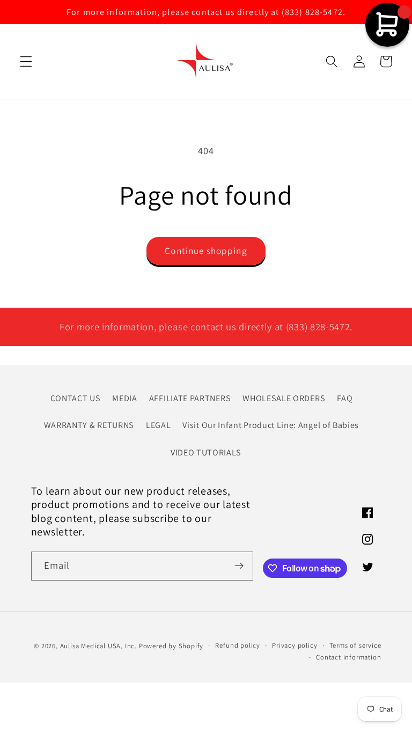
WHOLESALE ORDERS (283, 398)
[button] (26, 61)
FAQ (344, 398)
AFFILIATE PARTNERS (190, 398)
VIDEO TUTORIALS (206, 452)
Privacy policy (294, 645)
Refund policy (237, 645)
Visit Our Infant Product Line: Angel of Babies (270, 425)
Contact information (348, 657)
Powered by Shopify (171, 645)
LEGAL (158, 425)
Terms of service (355, 645)
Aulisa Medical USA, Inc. (98, 645)
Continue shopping (206, 250)
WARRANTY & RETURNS (89, 425)
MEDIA (124, 398)
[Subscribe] (239, 566)
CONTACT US (75, 398)
